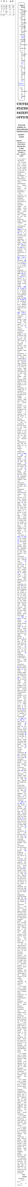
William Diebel (23, 37)
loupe (4, 1)
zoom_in (7, 1)
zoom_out (1, 1)
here (22, 81)
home (10, 1)
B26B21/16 (21, 48)
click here (22, 63)
